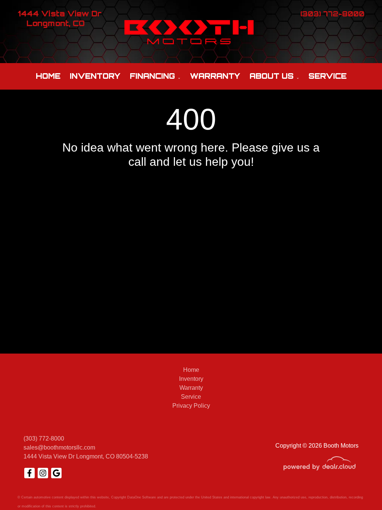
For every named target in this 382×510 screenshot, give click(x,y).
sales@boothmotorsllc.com (59, 447)
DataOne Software (141, 497)
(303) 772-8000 (44, 438)
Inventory (95, 76)
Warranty (215, 76)
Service (328, 76)
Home (48, 76)
